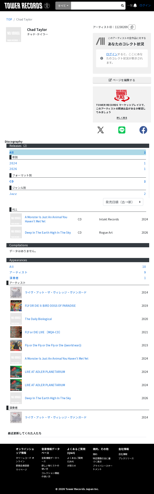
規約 (95, 454)
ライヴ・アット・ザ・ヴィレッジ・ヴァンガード (56, 292)
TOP (9, 19)
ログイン (145, 5)
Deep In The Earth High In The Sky (48, 232)
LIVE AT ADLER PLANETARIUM (45, 372)
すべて (62, 6)
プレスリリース (126, 458)
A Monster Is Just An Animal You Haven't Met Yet (46, 219)
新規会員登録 (22, 465)
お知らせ (71, 465)
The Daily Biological (38, 319)
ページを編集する (124, 80)
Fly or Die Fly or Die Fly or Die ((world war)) (53, 345)
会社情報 (123, 454)
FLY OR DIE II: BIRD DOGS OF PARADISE (50, 306)
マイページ (21, 469)
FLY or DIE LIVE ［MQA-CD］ (43, 332)
